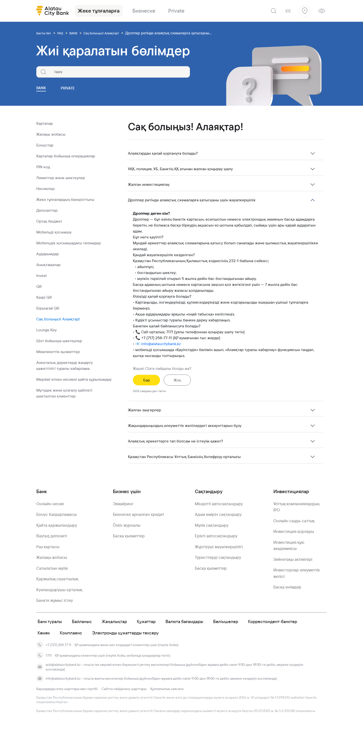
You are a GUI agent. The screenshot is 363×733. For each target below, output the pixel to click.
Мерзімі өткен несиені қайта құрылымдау (74, 379)
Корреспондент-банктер (272, 621)
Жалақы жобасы (50, 134)
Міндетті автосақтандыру (219, 503)
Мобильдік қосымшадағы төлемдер (68, 243)
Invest (41, 275)
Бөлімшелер (225, 621)
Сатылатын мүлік (52, 568)
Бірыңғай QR (47, 308)
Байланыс (82, 621)
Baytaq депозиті (51, 536)
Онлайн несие (50, 503)
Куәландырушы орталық (59, 589)
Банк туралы (50, 621)
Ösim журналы (126, 525)
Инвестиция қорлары (293, 531)
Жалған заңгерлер (144, 410)
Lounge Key (46, 330)
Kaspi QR (44, 297)
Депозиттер (47, 210)
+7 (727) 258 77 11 (58, 645)
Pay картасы (47, 546)
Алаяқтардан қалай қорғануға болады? (163, 153)
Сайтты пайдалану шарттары (123, 689)
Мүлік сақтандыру (211, 525)
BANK (41, 87)
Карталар (44, 123)
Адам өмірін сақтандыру (218, 514)
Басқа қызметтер (129, 536)
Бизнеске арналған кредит (138, 514)
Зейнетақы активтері (292, 559)
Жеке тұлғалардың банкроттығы (65, 199)
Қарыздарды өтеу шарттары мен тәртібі (67, 689)
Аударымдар (47, 253)
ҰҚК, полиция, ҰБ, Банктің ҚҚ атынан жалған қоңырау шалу (180, 168)
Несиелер (45, 188)
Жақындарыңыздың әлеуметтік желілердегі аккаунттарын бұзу (185, 425)
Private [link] (176, 10)
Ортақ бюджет (49, 221)
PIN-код (43, 166)
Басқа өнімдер (287, 587)
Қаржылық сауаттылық (57, 579)
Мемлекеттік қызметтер (58, 351)
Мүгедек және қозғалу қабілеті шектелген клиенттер (64, 393)
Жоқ (177, 380)
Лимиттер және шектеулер (60, 177)
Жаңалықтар (114, 621)
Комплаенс (71, 633)
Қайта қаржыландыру (56, 525)
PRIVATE (68, 88)
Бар (146, 380)
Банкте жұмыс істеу (54, 600)
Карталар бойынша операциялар (65, 156)
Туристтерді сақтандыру (218, 557)
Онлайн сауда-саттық (294, 521)
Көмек (44, 633)
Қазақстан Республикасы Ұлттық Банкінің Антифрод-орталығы (184, 456)
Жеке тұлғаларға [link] (99, 10)
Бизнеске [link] (143, 10)
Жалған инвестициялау (149, 184)
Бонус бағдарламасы (56, 514)
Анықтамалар (48, 264)
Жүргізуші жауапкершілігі (219, 546)
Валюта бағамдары (184, 621)
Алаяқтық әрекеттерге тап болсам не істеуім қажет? (175, 441)
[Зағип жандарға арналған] (322, 11)
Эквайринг (123, 503)
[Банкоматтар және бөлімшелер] (305, 11)
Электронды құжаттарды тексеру (125, 633)
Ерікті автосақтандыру (216, 536)
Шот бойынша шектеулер (59, 340)
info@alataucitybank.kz (161, 343)
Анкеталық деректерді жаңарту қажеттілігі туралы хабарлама (64, 365)
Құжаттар (146, 621)
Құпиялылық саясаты (166, 689)
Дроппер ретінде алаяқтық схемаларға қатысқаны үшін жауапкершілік (192, 200)
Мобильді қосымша (53, 232)
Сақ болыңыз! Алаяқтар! (58, 319)
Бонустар (44, 145)
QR (39, 286)
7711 (49, 655)
